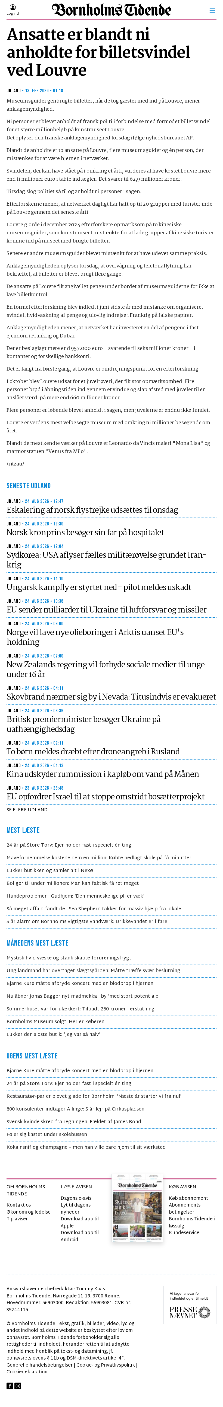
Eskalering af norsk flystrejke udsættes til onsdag (92, 510)
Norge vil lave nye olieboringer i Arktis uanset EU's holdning (95, 637)
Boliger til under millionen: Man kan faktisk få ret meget (73, 883)
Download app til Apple (80, 1222)
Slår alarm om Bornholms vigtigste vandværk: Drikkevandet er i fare (87, 921)
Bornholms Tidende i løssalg (192, 1222)
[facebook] (10, 1386)
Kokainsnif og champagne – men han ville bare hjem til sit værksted (86, 1147)
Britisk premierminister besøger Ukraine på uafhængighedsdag (83, 724)
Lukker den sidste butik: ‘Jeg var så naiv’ (53, 1034)
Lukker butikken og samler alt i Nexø (50, 870)
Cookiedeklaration (27, 1372)
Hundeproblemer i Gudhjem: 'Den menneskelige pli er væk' (75, 896)
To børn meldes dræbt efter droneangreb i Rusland (93, 752)
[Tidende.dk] (111, 10)
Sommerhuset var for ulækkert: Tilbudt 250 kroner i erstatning (80, 1009)
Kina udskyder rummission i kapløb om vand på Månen (103, 774)
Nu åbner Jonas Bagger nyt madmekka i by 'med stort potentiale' (83, 996)
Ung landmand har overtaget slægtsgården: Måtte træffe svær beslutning (93, 970)
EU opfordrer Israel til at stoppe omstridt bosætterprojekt (106, 797)
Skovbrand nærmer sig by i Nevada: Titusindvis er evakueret (111, 697)
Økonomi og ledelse (29, 1212)
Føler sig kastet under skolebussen (47, 1134)
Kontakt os (19, 1205)
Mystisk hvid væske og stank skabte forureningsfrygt (69, 958)
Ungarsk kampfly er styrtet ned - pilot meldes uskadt (99, 587)
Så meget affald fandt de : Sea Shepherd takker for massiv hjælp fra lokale (94, 909)
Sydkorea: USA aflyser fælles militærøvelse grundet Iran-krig (106, 560)
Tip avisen (18, 1219)
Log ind (13, 14)
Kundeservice (184, 1233)
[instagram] (17, 1386)
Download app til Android (80, 1236)
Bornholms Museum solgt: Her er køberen (55, 1021)
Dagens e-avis (76, 1198)
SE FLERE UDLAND (27, 810)
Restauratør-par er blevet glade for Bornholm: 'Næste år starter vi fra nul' (94, 1096)
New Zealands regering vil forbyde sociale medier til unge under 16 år (106, 670)
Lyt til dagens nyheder (76, 1209)
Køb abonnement (188, 1198)
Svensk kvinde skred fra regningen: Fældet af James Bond (74, 1122)
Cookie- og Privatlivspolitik (105, 1365)
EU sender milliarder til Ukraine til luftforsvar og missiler (106, 610)
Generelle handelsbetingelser (40, 1365)
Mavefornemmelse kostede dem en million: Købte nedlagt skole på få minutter (99, 858)
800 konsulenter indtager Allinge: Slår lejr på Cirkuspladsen (75, 1109)
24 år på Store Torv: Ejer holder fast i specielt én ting (69, 845)
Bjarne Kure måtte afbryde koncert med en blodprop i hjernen (80, 983)
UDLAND (14, 91)
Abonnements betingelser (184, 1209)
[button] (212, 10)
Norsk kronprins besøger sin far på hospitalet (85, 533)
